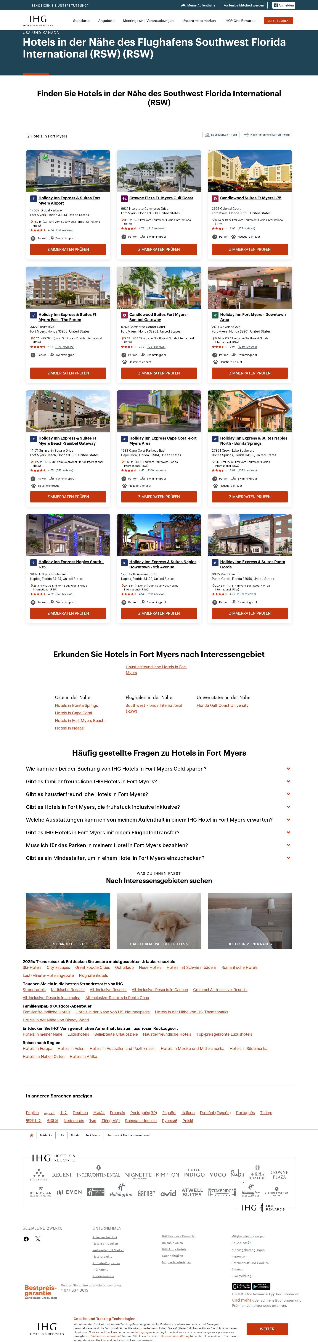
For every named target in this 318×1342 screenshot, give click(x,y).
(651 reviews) (64, 470)
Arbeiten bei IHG (105, 1237)
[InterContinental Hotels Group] (38, 20)
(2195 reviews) (156, 594)
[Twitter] (38, 1239)
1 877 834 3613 (74, 1289)
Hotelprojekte (102, 1256)
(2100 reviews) (156, 470)
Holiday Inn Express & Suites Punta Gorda (252, 564)
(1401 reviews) (64, 346)
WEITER (267, 1329)
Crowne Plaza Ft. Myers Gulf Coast (161, 198)
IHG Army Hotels (174, 1249)
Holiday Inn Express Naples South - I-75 (71, 564)
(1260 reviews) (247, 346)
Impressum (239, 1256)
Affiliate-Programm (106, 1263)
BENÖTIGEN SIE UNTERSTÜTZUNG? (60, 5)
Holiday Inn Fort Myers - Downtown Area (253, 317)
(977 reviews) (246, 228)
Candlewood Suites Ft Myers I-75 (250, 198)
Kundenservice (103, 1276)
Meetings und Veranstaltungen (148, 20)
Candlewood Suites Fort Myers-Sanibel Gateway (158, 317)
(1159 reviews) (246, 594)
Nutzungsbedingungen (248, 1250)
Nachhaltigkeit (172, 1255)
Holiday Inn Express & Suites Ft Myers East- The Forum (67, 317)
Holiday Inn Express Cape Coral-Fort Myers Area (163, 440)
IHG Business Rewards (178, 1236)
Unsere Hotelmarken (199, 20)
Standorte (81, 20)
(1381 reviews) (156, 346)
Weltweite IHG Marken (108, 1250)
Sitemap (237, 1269)
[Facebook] (27, 1239)
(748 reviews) (64, 594)
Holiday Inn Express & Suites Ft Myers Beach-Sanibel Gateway (67, 440)
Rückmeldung (241, 1275)
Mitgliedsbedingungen (248, 1236)
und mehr (241, 1299)
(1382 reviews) (247, 470)
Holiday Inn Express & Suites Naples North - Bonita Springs (253, 440)
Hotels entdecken (105, 1243)
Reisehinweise (172, 1242)
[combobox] (221, 134)
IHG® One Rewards (240, 20)
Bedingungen (143, 1332)
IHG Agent (100, 1269)
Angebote (106, 20)
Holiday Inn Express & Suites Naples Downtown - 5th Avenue (162, 564)
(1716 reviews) (156, 228)
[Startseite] (31, 1135)
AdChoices (239, 1242)
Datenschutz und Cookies (250, 1262)
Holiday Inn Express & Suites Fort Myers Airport (69, 200)
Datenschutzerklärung (175, 1336)
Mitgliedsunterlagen (176, 1262)
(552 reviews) (64, 230)
